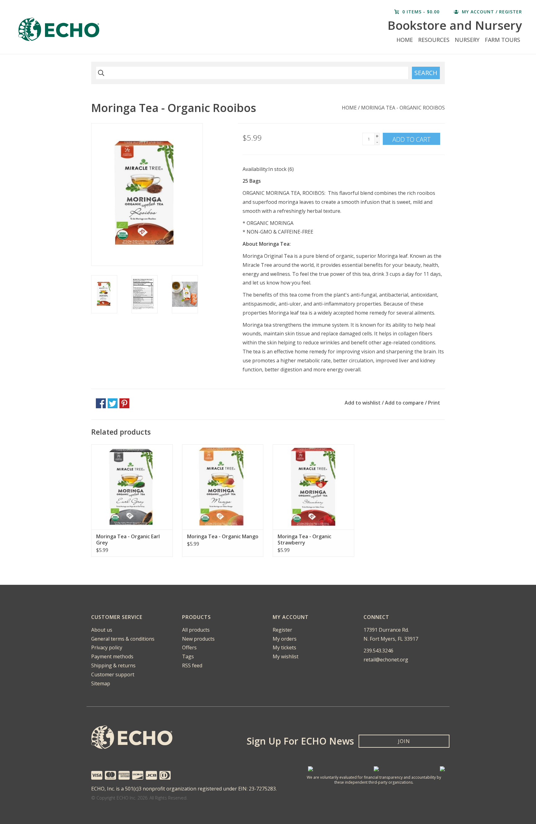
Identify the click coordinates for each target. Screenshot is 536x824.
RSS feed (192, 665)
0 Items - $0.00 (421, 12)
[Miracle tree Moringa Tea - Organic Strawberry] (313, 487)
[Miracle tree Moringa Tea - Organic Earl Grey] (132, 487)
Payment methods (112, 656)
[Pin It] (124, 403)
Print (434, 402)
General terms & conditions (122, 638)
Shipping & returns (113, 665)
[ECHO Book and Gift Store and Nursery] (112, 29)
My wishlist (285, 656)
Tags (188, 656)
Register (282, 629)
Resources (433, 39)
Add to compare (405, 402)
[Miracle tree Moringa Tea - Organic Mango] (223, 487)
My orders (285, 638)
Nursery (467, 39)
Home (404, 39)
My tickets (284, 647)
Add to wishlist (363, 402)
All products (196, 629)
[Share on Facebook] (101, 403)
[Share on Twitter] (113, 403)
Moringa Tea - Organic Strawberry (304, 539)
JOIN (404, 741)
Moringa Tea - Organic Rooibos (403, 107)
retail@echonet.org (386, 659)
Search (425, 73)
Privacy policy (106, 647)
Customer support (112, 674)
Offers (189, 647)
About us (101, 629)
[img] (100, 73)
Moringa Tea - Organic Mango (222, 536)
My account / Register (491, 12)
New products (198, 638)
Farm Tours (502, 39)
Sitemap (100, 683)
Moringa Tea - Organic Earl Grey (128, 539)
